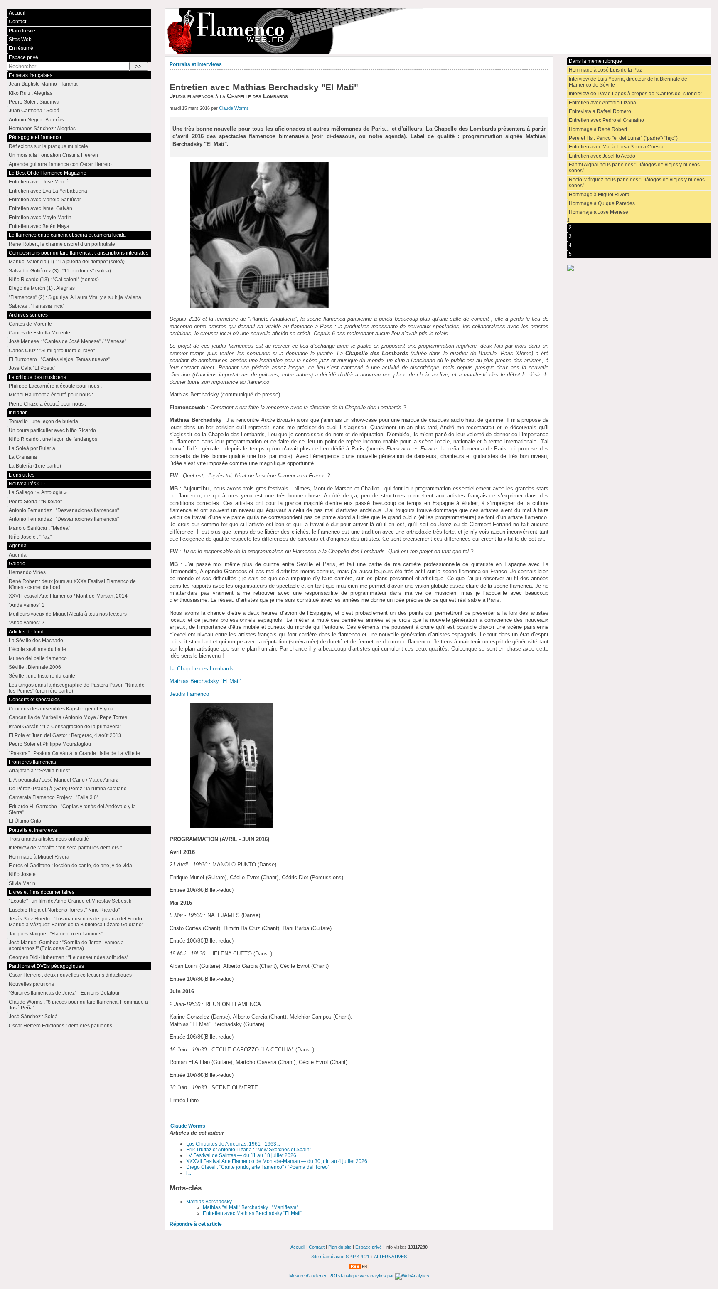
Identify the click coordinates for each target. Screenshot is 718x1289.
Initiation (18, 413)
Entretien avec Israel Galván (40, 208)
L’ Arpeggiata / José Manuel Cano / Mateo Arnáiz (63, 780)
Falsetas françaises (30, 75)
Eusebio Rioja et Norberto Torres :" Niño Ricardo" (64, 910)
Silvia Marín (22, 883)
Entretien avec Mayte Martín (40, 217)
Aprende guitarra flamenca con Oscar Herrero (60, 164)
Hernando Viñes (27, 572)
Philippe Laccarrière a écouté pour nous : (55, 386)
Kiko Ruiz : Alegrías (30, 93)
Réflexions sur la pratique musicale (48, 146)
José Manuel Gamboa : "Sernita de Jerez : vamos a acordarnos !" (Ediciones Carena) (66, 945)
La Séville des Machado (36, 640)
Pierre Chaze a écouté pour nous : (47, 404)
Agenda (18, 546)
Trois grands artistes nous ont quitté (49, 839)
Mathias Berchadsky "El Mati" (206, 681)
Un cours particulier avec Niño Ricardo (52, 430)
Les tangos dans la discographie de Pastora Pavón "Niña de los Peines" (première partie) (77, 688)
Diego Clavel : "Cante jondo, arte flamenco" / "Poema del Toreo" (257, 1167)
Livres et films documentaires (41, 892)
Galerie (17, 564)
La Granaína (23, 457)
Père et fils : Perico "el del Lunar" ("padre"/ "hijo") (623, 138)
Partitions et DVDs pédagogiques (46, 966)
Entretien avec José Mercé (39, 182)
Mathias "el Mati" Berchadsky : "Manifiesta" (250, 1207)
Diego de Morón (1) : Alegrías (42, 288)
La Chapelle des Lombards (202, 669)
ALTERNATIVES (390, 1256)
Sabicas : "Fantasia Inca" (36, 306)
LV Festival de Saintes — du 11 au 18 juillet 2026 (241, 1155)
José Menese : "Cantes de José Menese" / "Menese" (67, 341)
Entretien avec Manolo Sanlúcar (45, 200)
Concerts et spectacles (34, 700)
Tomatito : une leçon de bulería (43, 421)
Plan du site (22, 31)
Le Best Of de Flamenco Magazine (47, 173)
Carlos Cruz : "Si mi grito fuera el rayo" (52, 351)
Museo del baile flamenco (38, 658)
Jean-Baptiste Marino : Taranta (43, 84)
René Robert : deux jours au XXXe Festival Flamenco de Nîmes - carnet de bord (72, 584)
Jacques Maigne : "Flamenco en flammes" (56, 934)
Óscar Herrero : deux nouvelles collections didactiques (70, 975)
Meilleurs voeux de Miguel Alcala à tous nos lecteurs (68, 614)
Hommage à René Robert (598, 129)
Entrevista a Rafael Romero (600, 111)
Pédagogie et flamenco (35, 137)
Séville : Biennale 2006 (35, 667)
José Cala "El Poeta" (32, 368)
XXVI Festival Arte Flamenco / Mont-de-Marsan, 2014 (68, 596)
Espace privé (23, 57)
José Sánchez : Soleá (33, 1016)
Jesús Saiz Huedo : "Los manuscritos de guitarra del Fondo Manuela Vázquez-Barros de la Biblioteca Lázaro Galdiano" (76, 922)
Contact (17, 22)
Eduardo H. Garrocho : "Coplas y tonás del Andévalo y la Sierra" (72, 809)
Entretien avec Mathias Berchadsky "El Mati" (252, 1213)
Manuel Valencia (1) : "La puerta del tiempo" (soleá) (67, 262)
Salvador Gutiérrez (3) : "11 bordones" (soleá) (60, 271)
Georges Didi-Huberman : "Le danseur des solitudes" (68, 957)
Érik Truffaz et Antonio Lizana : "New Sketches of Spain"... (250, 1150)
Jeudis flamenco (189, 694)
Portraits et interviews (196, 64)
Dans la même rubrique (595, 61)
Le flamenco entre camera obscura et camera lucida (67, 235)
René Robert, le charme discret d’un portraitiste (62, 244)
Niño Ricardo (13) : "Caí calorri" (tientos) (54, 279)
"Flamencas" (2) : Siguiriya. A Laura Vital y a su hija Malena (75, 297)
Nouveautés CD (27, 484)
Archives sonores (28, 315)
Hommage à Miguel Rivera (599, 195)
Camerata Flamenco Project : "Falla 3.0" (53, 797)
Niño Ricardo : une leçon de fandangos (53, 439)
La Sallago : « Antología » (38, 492)
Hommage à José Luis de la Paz (605, 70)
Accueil (17, 13)
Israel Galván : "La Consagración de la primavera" (65, 727)
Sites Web (20, 39)
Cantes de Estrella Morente (39, 333)
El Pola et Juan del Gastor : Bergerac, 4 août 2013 (65, 735)
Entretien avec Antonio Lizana (602, 103)
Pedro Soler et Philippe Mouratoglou (50, 744)
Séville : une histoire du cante (42, 676)
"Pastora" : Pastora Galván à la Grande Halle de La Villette (74, 753)
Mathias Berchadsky (209, 1202)
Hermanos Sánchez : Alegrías (42, 128)
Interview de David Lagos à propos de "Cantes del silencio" (635, 93)
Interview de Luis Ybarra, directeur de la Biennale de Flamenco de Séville (628, 82)
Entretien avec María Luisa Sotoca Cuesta (616, 147)
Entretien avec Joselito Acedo (602, 156)
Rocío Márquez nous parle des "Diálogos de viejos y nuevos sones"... (637, 182)
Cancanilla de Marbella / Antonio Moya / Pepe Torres (68, 717)
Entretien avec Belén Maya (39, 226)
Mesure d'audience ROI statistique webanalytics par (342, 1275)
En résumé (21, 48)
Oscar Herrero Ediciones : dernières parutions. (61, 1026)
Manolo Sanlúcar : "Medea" (39, 528)
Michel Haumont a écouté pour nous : (51, 395)
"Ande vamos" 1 (26, 605)
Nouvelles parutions (31, 984)
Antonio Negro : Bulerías (36, 120)
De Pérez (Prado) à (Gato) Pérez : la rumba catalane (68, 789)
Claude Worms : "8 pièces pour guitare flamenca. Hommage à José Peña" (78, 1005)
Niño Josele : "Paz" (30, 537)
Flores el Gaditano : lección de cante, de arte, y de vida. (71, 865)
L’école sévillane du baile (37, 649)
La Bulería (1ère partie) (35, 466)
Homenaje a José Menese (598, 212)
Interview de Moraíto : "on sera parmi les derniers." (65, 848)
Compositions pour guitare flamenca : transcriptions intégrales (78, 253)
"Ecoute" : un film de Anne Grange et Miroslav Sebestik (70, 901)
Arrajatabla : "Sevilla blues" (39, 771)
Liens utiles (21, 475)
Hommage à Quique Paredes (602, 203)
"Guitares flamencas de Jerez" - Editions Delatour (64, 993)
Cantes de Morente (30, 324)
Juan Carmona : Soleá (34, 111)
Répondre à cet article (196, 1224)
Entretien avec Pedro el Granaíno (606, 120)
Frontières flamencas (32, 762)
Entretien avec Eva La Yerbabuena (48, 191)
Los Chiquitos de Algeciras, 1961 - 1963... (233, 1144)
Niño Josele (22, 874)
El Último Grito (25, 821)
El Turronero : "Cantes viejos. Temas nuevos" (59, 359)
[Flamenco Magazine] (438, 31)
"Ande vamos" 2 (26, 623)
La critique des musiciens (37, 377)
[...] (189, 1173)
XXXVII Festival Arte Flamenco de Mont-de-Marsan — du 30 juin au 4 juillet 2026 (276, 1161)
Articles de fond (26, 632)
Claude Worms (234, 108)
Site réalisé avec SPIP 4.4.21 (340, 1256)
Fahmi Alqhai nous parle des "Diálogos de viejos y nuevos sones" (634, 167)
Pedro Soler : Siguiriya (34, 102)
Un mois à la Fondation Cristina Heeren (53, 155)
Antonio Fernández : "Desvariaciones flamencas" (64, 510)
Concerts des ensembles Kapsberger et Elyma (61, 709)
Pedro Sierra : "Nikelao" (35, 502)
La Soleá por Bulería (32, 448)
